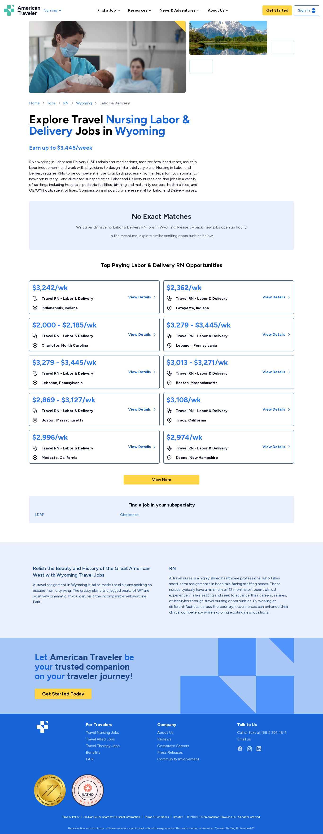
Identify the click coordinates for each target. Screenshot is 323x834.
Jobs (51, 103)
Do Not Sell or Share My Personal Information (112, 817)
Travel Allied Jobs (100, 739)
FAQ (90, 759)
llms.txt (178, 817)
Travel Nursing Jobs (102, 732)
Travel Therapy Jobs (103, 746)
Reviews (164, 739)
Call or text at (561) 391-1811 (261, 732)
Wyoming (84, 103)
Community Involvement (178, 759)
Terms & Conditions (156, 817)
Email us (244, 739)
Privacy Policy (70, 817)
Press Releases (170, 752)
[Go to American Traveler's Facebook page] (240, 749)
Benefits (93, 752)
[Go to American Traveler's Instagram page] (249, 749)
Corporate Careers (173, 746)
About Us (165, 732)
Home (34, 103)
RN (66, 103)
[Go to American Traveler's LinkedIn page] (259, 749)
